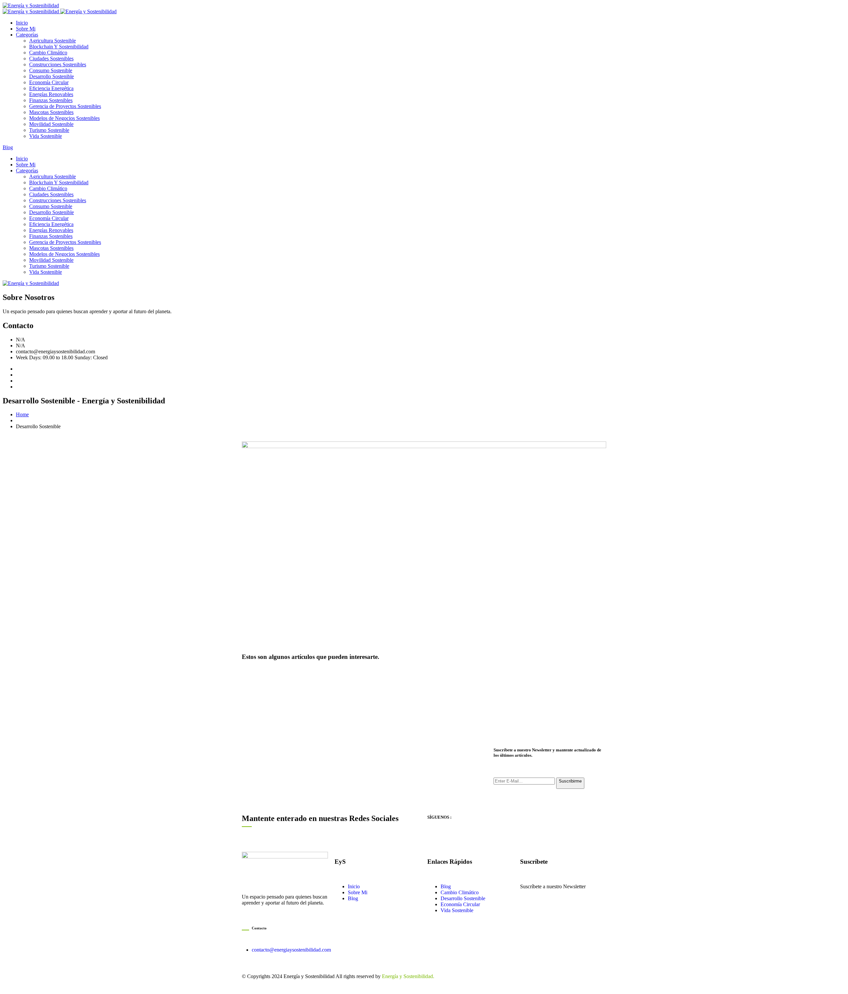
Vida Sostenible (45, 136)
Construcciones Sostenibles (57, 64)
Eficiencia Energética (51, 88)
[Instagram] (453, 835)
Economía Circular (49, 82)
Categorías (27, 34)
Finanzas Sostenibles (51, 100)
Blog (8, 147)
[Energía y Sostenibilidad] (31, 5)
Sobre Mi (25, 28)
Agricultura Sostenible (52, 40)
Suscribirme (570, 781)
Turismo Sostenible (49, 130)
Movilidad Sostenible (51, 124)
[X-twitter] (489, 835)
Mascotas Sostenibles (51, 112)
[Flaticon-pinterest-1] (471, 835)
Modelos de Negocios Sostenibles (64, 118)
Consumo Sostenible (50, 70)
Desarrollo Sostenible (51, 76)
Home (22, 414)
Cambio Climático (48, 52)
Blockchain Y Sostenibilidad (58, 46)
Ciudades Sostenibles (51, 58)
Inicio (22, 23)
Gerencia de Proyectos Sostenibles (65, 106)
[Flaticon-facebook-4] (435, 835)
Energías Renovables (51, 94)
